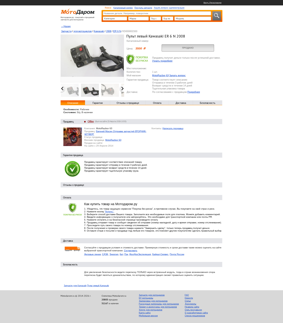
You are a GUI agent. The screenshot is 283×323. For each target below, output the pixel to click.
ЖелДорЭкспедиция (140, 254)
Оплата (157, 103)
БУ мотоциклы (146, 297)
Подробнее (193, 92)
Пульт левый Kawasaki (98, 285)
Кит (121, 254)
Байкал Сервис (160, 254)
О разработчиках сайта (196, 312)
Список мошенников (195, 315)
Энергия (113, 254)
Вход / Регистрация (212, 2)
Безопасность (208, 103)
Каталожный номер (123, 7)
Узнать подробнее (162, 60)
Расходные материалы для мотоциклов (159, 303)
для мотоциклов (83, 31)
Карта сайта (145, 312)
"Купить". (109, 211)
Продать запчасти (143, 7)
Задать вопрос (177, 75)
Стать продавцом (193, 309)
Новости (189, 297)
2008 (108, 31)
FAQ (187, 295)
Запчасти (66, 31)
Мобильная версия (148, 315)
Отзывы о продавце (128, 103)
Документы (190, 303)
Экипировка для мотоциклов (153, 300)
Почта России (177, 254)
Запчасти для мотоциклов (152, 295)
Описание (72, 103)
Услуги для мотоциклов (150, 309)
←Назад (66, 26)
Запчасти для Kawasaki (75, 285)
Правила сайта (192, 306)
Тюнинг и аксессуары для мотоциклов (158, 306)
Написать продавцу (172, 128)
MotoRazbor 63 (160, 75)
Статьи (188, 300)
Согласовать (130, 250)
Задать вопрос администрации (169, 7)
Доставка (181, 103)
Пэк (126, 254)
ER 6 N (117, 31)
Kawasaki (99, 31)
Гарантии (98, 103)
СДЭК (105, 254)
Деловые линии (92, 254)
